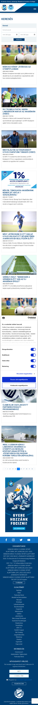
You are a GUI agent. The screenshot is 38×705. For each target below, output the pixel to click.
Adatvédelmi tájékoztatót (24, 680)
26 (21, 469)
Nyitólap (19, 590)
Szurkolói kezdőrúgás (19, 621)
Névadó (19, 600)
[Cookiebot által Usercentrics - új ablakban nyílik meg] (28, 318)
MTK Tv (19, 628)
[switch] (33, 355)
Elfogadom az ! (19, 680)
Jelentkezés (19, 616)
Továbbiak (19, 582)
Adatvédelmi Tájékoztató (19, 654)
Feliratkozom (19, 683)
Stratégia (19, 602)
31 (29, 469)
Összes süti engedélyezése (19, 379)
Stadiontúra (19, 623)
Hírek (19, 593)
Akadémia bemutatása (19, 597)
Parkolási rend (19, 595)
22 (10, 469)
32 (32, 469)
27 (24, 469)
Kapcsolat (19, 644)
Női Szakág (19, 632)
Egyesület (19, 642)
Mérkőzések (19, 611)
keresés (19, 39)
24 (15, 469)
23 (12, 469)
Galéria (19, 614)
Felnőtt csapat (19, 630)
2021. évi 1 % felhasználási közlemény (19, 563)
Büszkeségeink (19, 607)
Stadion (19, 639)
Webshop (19, 637)
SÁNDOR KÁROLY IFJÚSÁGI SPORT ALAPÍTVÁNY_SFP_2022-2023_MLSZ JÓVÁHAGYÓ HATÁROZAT (19, 572)
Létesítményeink (19, 604)
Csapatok (19, 609)
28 (26, 469)
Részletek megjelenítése (24, 373)
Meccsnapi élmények (19, 618)
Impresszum (19, 652)
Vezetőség (19, 625)
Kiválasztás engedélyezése (19, 385)
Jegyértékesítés (19, 635)
